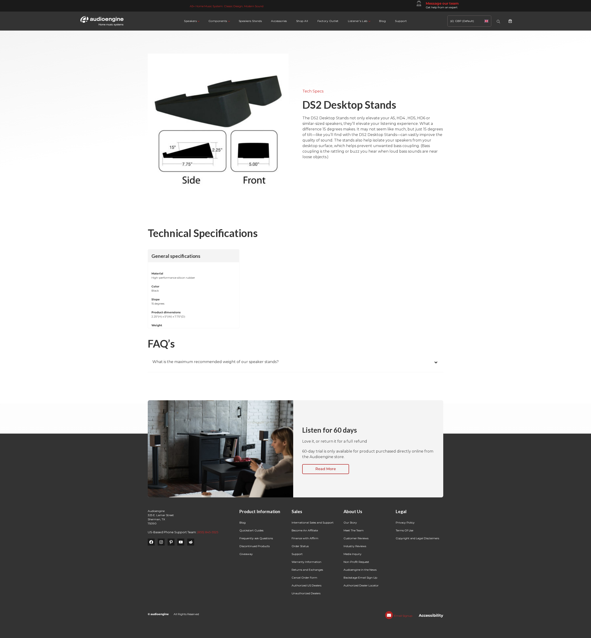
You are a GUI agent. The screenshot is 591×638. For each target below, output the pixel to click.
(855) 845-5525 (207, 532)
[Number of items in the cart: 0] (510, 21)
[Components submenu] (228, 21)
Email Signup (403, 615)
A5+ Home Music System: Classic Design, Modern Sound (226, 6)
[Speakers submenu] (198, 21)
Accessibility (431, 615)
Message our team (442, 3)
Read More (325, 469)
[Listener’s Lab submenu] (369, 21)
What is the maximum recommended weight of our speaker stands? (215, 362)
